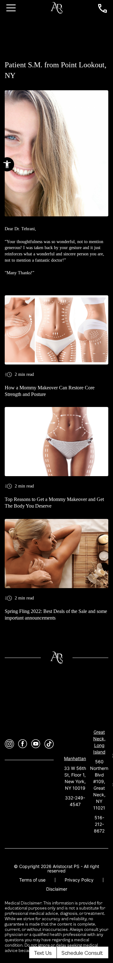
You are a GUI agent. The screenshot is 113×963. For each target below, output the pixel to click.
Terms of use (32, 879)
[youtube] (35, 744)
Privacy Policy (79, 879)
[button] (7, 164)
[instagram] (9, 744)
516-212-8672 (99, 824)
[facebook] (22, 744)
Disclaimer (56, 889)
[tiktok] (49, 744)
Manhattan (75, 758)
